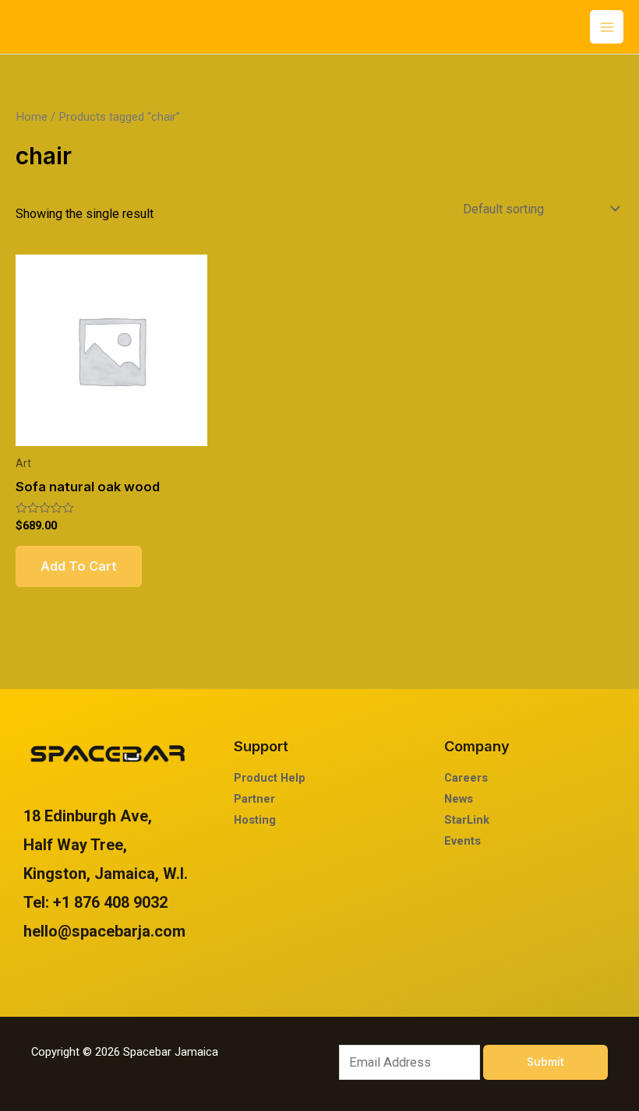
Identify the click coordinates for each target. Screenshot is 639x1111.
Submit (545, 1062)
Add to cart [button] (79, 566)
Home (32, 117)
